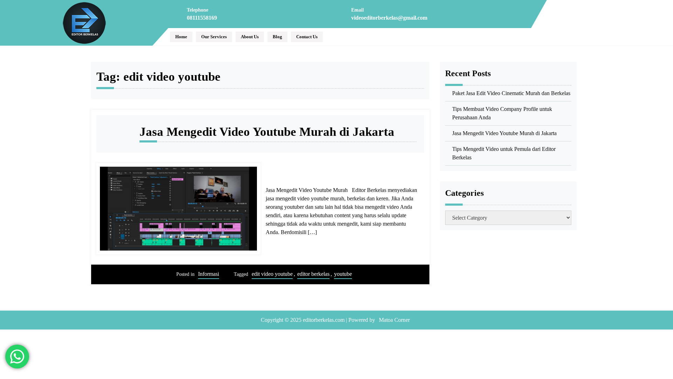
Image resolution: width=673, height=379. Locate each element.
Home (181, 36)
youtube (343, 274)
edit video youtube (272, 274)
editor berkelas (313, 274)
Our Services (214, 36)
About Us (250, 36)
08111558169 (202, 18)
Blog (277, 36)
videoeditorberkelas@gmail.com (389, 18)
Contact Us (307, 36)
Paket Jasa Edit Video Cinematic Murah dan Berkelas (511, 93)
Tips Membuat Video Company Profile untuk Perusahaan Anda (502, 113)
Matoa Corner (394, 320)
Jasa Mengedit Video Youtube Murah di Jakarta (267, 132)
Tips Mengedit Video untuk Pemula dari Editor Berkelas (504, 153)
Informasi (208, 274)
